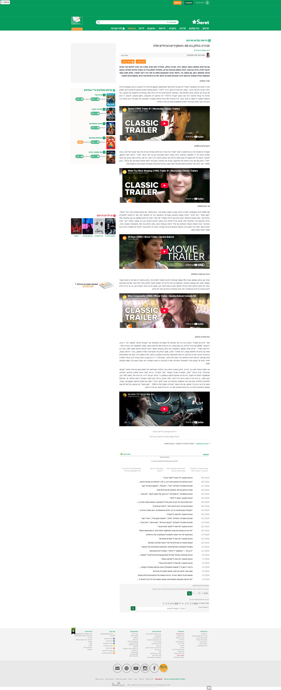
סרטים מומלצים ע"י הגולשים (98, 90)
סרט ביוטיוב (109, 648)
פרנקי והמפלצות (95, 123)
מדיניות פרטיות (109, 679)
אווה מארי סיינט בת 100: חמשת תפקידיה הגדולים (173, 571)
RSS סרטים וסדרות (107, 653)
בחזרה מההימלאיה (155, 653)
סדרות (182, 647)
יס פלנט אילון (203, 644)
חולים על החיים (133, 656)
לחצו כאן (175, 461)
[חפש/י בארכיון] (133, 608)
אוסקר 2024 (180, 655)
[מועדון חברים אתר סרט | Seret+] (117, 672)
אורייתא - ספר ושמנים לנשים (84, 640)
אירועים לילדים (88, 647)
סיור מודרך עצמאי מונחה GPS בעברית (83, 637)
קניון (91, 644)
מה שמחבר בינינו (95, 152)
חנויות (90, 646)
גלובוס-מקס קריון (202, 646)
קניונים (90, 642)
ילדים (141, 28)
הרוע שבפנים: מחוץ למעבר (153, 634)
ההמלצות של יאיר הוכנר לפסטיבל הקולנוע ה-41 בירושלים (169, 534)
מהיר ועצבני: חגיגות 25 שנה (153, 648)
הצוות (135, 679)
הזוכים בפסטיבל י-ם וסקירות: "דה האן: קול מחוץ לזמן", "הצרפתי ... (166, 494)
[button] (5, 2)
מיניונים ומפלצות (95, 138)
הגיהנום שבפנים (88, 236)
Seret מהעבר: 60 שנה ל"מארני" (179, 514)
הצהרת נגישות (99, 679)
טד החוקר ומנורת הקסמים (130, 649)
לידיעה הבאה (158, 431)
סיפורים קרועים (133, 643)
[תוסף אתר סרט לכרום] (126, 672)
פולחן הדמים (134, 636)
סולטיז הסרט (97, 109)
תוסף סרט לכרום (108, 651)
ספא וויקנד (158, 636)
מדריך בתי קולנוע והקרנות (199, 636)
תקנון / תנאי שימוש (121, 679)
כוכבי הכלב (135, 634)
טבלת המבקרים (77, 29)
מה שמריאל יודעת (133, 641)
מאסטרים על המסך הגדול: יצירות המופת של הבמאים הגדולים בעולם (165, 575)
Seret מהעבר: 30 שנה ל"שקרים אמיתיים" (176, 538)
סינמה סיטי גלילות (202, 638)
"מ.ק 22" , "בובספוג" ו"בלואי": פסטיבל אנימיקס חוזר (171, 551)
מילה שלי (98, 95)
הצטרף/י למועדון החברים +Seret (174, 679)
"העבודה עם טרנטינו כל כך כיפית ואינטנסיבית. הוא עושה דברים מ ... (165, 510)
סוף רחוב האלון (156, 655)
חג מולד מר (157, 650)
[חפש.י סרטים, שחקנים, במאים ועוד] (98, 22)
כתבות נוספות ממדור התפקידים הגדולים (164, 436)
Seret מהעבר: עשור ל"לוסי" (181, 498)
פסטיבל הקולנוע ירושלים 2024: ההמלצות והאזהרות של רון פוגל (167, 546)
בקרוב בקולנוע (180, 638)
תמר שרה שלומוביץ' (201, 444)
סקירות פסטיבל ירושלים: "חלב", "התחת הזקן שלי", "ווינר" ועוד (167, 518)
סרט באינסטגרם (108, 643)
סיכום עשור (181, 651)
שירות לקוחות (149, 679)
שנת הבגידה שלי (133, 645)
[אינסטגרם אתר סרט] (145, 672)
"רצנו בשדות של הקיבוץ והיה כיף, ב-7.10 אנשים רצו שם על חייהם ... (165, 481)
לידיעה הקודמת (170, 431)
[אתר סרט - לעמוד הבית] (73, 634)
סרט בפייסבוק (108, 638)
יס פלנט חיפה (203, 642)
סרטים (182, 646)
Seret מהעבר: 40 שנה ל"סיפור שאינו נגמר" (175, 526)
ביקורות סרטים (180, 642)
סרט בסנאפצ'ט (108, 646)
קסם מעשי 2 (134, 652)
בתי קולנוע (204, 634)
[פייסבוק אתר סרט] (154, 672)
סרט (155, 685)
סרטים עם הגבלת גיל (178, 649)
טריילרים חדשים (105, 215)
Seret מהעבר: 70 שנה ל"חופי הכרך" (178, 477)
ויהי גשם (159, 646)
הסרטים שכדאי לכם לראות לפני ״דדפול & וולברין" (172, 506)
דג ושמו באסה (157, 638)
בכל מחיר (135, 639)
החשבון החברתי (110, 236)
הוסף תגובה (127, 61)
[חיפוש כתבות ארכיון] (189, 593)
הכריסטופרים (99, 236)
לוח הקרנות (116, 28)
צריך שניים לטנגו (156, 644)
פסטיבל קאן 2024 (179, 657)
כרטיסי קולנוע (180, 634)
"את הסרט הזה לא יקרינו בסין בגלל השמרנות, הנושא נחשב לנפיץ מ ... (164, 502)
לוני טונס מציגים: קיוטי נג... (153, 640)
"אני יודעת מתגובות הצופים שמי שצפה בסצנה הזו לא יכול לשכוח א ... (165, 579)
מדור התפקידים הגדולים (202, 50)
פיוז (160, 652)
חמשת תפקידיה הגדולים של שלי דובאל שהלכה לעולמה (170, 542)
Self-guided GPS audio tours (83, 634)
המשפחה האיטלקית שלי (154, 657)
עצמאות (135, 647)
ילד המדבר (135, 650)
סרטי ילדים (181, 644)
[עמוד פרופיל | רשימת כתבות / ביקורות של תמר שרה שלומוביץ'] (208, 55)
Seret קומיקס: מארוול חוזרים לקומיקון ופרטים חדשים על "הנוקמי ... (165, 555)
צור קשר (141, 679)
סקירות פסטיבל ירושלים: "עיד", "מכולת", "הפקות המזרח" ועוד (167, 486)
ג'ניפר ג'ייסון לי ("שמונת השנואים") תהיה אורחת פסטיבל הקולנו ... (166, 567)
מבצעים (132, 28)
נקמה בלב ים (157, 642)
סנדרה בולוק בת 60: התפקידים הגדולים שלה (175, 490)
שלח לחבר (141, 61)
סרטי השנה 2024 (179, 653)
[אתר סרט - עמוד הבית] (201, 23)
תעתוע (76, 236)
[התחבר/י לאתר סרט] (207, 2)
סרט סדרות (109, 641)
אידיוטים (135, 637)
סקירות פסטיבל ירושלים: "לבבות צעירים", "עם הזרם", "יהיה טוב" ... (165, 522)
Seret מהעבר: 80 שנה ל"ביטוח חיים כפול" (175, 563)
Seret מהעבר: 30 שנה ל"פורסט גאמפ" (177, 559)
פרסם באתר (158, 679)
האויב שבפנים (134, 654)
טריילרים (181, 640)
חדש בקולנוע (180, 636)
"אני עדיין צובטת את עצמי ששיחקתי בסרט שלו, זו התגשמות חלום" (166, 530)
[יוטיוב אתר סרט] (135, 672)
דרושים (130, 679)
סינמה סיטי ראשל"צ (201, 640)
